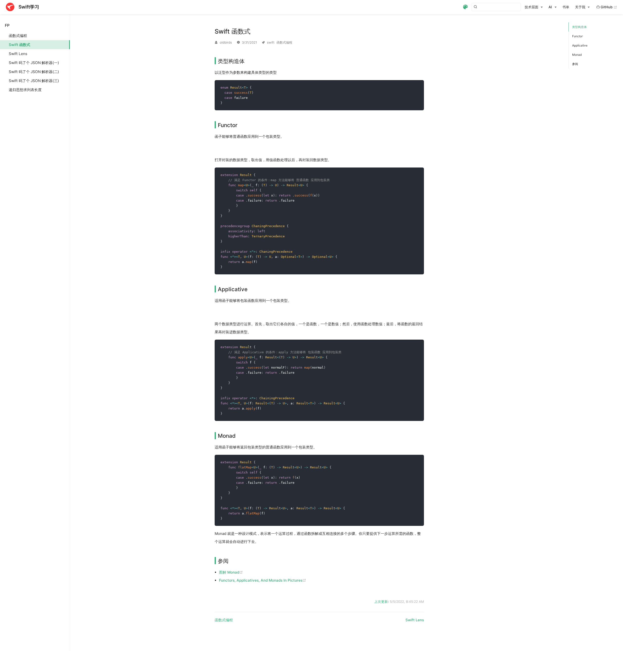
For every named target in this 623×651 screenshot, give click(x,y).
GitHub (608, 7)
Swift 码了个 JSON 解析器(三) (34, 80)
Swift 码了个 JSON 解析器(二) (34, 71)
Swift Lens (18, 53)
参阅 (575, 64)
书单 (565, 7)
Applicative (579, 45)
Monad (577, 54)
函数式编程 (18, 35)
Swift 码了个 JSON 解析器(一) (34, 62)
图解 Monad (231, 572)
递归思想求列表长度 (25, 89)
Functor (577, 36)
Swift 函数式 (19, 44)
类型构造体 (579, 27)
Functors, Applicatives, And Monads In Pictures (262, 580)
